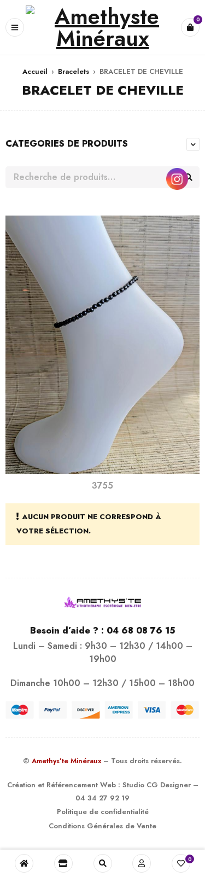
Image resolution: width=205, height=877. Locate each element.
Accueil (35, 71)
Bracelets (73, 71)
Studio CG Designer (156, 785)
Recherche (189, 177)
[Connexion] (141, 863)
